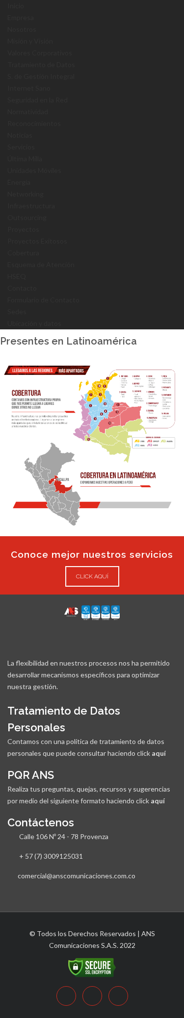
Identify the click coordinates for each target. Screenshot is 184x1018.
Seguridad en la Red (37, 100)
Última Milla (24, 158)
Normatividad (27, 111)
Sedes (16, 311)
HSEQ (16, 276)
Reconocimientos (34, 123)
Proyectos (23, 229)
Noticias (19, 135)
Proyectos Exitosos (37, 241)
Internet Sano (29, 88)
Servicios (21, 147)
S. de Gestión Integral (41, 76)
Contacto (22, 288)
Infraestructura (31, 205)
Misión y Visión (30, 41)
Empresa (20, 17)
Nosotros (21, 29)
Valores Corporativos (39, 53)
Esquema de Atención (41, 264)
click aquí (92, 576)
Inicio (15, 5)
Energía (18, 182)
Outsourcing (27, 217)
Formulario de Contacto (43, 300)
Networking (25, 194)
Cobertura (23, 252)
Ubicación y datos (34, 323)
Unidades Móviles (34, 170)
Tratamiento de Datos (41, 64)
